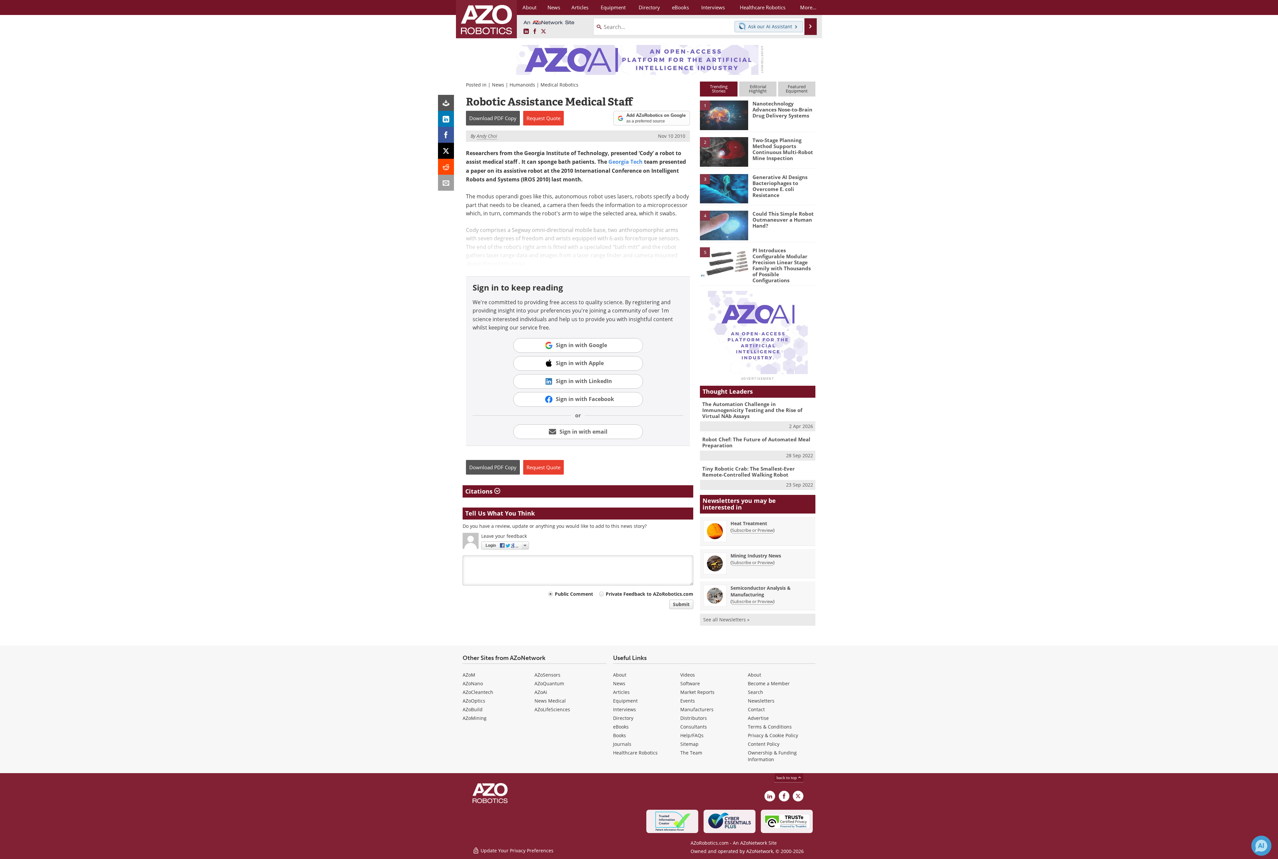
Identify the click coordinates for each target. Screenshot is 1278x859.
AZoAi (540, 692)
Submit (681, 604)
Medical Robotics (559, 85)
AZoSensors (547, 675)
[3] (724, 188)
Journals (622, 744)
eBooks (621, 727)
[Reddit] (446, 167)
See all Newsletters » (726, 619)
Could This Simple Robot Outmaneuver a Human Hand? (783, 219)
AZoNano (473, 683)
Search (755, 692)
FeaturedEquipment (797, 89)
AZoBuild (473, 709)
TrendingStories (719, 89)
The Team (691, 753)
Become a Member (769, 683)
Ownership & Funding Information (772, 756)
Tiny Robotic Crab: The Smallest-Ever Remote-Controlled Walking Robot (748, 471)
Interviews (624, 709)
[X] (446, 151)
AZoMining (475, 718)
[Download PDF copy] (446, 103)
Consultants (693, 727)
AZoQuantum (549, 683)
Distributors (693, 718)
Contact (756, 709)
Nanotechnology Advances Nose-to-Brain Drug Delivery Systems (782, 109)
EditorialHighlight (758, 89)
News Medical (550, 701)
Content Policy (763, 744)
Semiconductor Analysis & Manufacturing (761, 591)
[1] (724, 115)
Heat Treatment (749, 523)
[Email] (446, 183)
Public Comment (574, 594)
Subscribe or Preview (752, 530)
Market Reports (697, 692)
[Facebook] (446, 135)
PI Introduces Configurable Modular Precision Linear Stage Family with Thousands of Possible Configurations (781, 265)
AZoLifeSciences (552, 709)
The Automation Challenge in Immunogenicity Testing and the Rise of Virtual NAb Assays (752, 410)
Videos (687, 675)
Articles (621, 692)
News (498, 85)
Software (690, 683)
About (619, 675)
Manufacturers (697, 709)
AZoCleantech (478, 692)
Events (687, 701)
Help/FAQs (692, 735)
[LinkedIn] (446, 119)
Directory (623, 718)
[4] (724, 225)
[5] (724, 262)
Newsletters (761, 701)
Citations (479, 491)
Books (619, 735)
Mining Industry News (756, 555)
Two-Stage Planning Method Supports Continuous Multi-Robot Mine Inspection (782, 149)
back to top (787, 777)
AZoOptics (474, 701)
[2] (724, 151)
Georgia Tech (625, 161)
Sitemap (689, 744)
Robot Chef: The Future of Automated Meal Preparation (756, 442)
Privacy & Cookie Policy (773, 735)
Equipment (625, 701)
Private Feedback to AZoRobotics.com (649, 594)
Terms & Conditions (770, 727)
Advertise (758, 718)
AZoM (469, 675)
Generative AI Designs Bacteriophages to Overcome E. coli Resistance (779, 186)
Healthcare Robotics (635, 753)
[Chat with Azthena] (1261, 846)
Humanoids (522, 85)
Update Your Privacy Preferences (516, 850)
